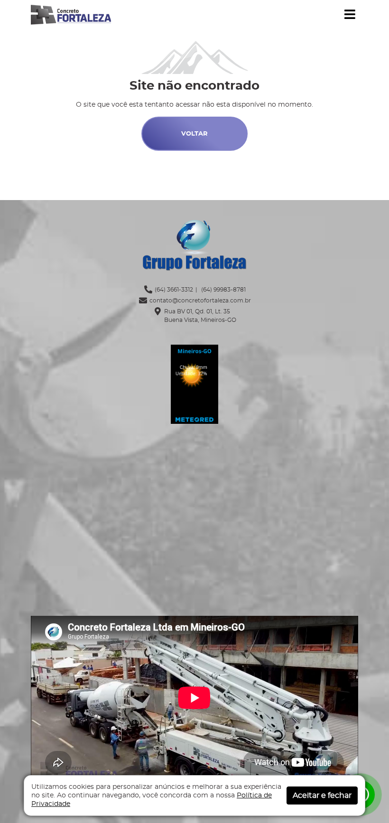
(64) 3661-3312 (174, 290)
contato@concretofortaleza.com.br (200, 300)
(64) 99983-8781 (223, 290)
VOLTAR (194, 134)
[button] (350, 15)
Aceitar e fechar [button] (322, 795)
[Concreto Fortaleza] (71, 13)
